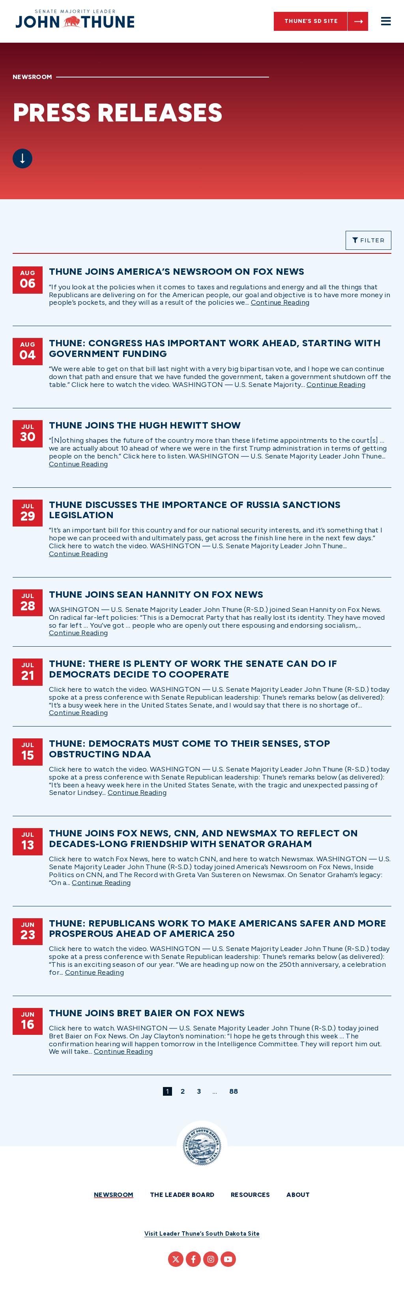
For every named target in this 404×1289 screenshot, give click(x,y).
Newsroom (113, 1194)
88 (235, 1091)
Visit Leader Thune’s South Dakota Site (202, 1233)
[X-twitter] (175, 1258)
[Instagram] (210, 1258)
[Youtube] (228, 1258)
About (298, 1194)
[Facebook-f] (193, 1258)
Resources (250, 1194)
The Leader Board (182, 1194)
